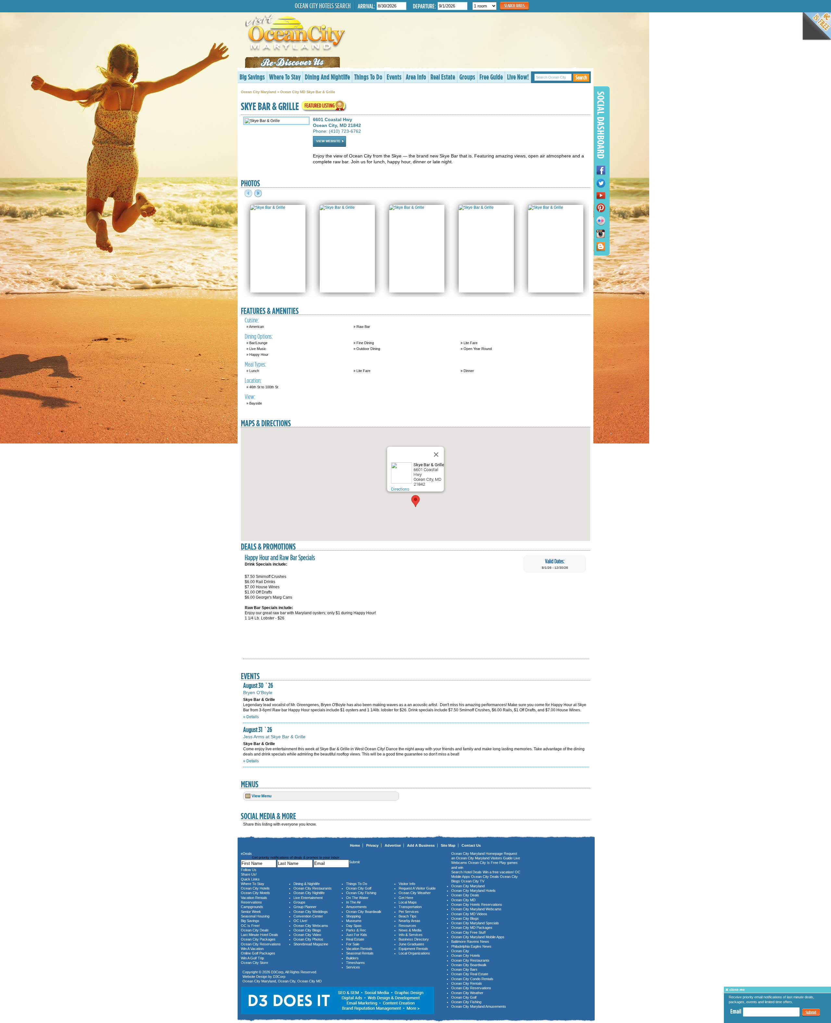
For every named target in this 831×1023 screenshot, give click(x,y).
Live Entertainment (308, 898)
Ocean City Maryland (258, 92)
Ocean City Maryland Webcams (476, 909)
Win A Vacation (252, 949)
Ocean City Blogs (307, 930)
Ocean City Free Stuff (468, 932)
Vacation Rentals (254, 898)
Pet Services (409, 912)
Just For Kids (356, 935)
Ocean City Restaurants (312, 888)
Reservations (251, 902)
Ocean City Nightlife (309, 893)
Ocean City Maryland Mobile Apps (477, 937)
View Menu (261, 796)
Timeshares (355, 963)
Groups (467, 77)
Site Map (448, 845)
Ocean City (286, 981)
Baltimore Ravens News (470, 941)
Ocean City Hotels (255, 888)
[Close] (436, 454)
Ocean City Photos (308, 939)
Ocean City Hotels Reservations (476, 904)
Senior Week (251, 912)
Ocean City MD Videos (469, 914)
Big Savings (252, 77)
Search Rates (514, 5)
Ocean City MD (309, 981)
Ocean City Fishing (361, 893)
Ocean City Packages (258, 939)
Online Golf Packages (258, 953)
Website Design (254, 977)
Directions (400, 489)
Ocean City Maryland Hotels (473, 890)
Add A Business (421, 845)
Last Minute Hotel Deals (259, 935)
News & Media (410, 930)
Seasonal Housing (255, 916)
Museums (354, 921)
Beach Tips (407, 916)
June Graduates (411, 944)
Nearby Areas (409, 921)
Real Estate (442, 77)
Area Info (416, 77)
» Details (251, 717)
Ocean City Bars (464, 969)
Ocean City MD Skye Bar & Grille (307, 92)
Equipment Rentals (413, 949)
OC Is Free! (250, 926)
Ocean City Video (307, 935)
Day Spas (354, 926)
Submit (811, 1012)
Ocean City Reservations (261, 944)
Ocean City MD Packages (471, 927)
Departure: (424, 6)
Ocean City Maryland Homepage (477, 853)
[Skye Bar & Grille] (267, 207)
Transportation (410, 907)
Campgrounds (252, 907)
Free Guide (491, 77)
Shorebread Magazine (310, 944)
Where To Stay (285, 77)
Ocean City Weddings (310, 912)
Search (581, 77)
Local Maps (408, 902)
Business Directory (414, 939)
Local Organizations (414, 953)
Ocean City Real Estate (469, 974)
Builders (352, 958)
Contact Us (471, 845)
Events (394, 77)
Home (355, 845)
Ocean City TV (472, 881)
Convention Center (308, 916)
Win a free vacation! (498, 872)
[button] (415, 501)
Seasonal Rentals (360, 953)
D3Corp (277, 972)
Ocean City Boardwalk (363, 912)
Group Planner (304, 907)
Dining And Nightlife (327, 77)
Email (735, 1011)
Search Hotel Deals (466, 872)
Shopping (353, 916)
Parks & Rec (356, 930)
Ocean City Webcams (310, 926)
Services (353, 967)
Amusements (356, 907)
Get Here (406, 898)
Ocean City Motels (255, 893)
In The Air (353, 902)
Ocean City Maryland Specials (475, 923)
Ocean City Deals (255, 930)
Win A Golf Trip (252, 958)
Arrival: (366, 6)
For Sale (352, 944)
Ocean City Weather (415, 893)
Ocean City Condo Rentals (472, 979)
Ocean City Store (254, 963)
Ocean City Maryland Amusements (478, 1006)
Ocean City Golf (358, 888)
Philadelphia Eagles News (471, 946)
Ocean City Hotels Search (323, 6)
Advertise (393, 845)
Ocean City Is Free (483, 863)
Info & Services (411, 935)
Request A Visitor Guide (417, 888)
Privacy (372, 845)
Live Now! (518, 77)
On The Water (357, 898)
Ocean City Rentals (466, 983)
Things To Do (368, 77)
